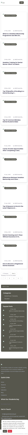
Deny (10, 431)
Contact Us (4, 395)
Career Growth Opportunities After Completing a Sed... (13, 149)
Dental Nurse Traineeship (10, 15)
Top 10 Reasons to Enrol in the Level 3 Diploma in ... (13, 207)
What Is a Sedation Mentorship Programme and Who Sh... (13, 34)
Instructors (3, 390)
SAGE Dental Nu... (19, 30)
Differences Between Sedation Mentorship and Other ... (13, 178)
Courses (3, 387)
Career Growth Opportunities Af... (16, 331)
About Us (3, 384)
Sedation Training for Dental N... (17, 316)
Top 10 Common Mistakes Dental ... (15, 326)
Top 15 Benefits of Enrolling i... (16, 321)
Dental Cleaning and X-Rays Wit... (16, 348)
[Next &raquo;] (22, 278)
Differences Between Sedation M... (16, 337)
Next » (13, 273)
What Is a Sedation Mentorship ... (16, 311)
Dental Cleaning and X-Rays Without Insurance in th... (12, 236)
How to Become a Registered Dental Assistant (13, 264)
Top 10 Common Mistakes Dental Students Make (12, 121)
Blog (2, 392)
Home (2, 382)
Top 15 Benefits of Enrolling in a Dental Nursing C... (13, 92)
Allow (5, 431)
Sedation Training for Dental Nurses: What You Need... (12, 63)
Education (7, 298)
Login (21, 2)
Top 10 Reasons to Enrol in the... (15, 342)
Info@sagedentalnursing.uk (9, 414)
